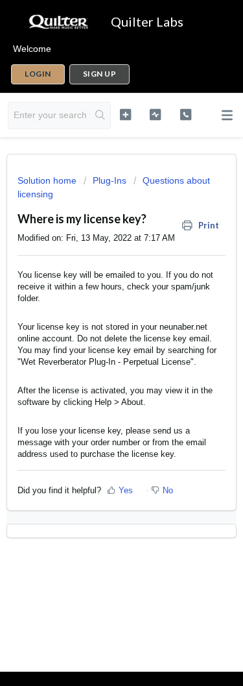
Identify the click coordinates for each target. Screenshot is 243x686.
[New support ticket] (125, 114)
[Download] (97, 334)
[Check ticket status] (155, 114)
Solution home (48, 180)
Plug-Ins (109, 180)
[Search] (100, 116)
